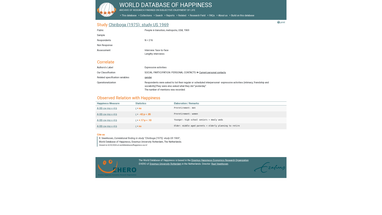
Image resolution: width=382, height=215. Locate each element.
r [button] (136, 108)
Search (159, 15)
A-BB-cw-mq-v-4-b (107, 108)
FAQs (212, 15)
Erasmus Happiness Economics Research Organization (220, 160)
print (282, 22)
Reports (170, 15)
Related (182, 15)
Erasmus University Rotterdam (165, 163)
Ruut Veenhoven (219, 163)
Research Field (197, 15)
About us (223, 15)
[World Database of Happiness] (107, 10)
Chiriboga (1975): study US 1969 (139, 24)
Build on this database (242, 15)
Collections (146, 15)
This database (129, 15)
